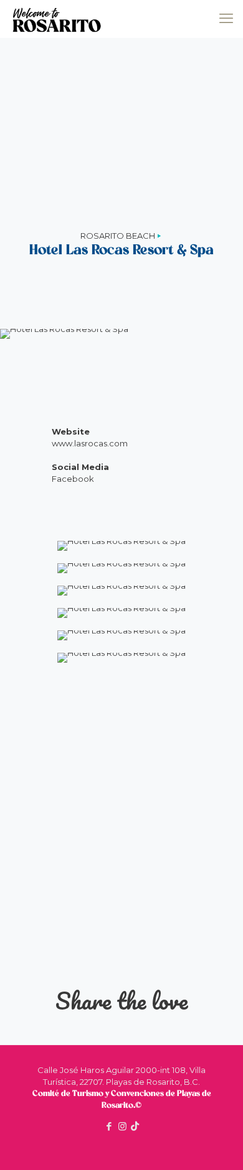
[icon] (135, 1126)
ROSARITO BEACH (117, 236)
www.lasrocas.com (90, 443)
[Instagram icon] (122, 1126)
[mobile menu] (226, 18)
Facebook (73, 479)
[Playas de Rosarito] (57, 18)
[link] (121, 546)
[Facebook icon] (109, 1126)
